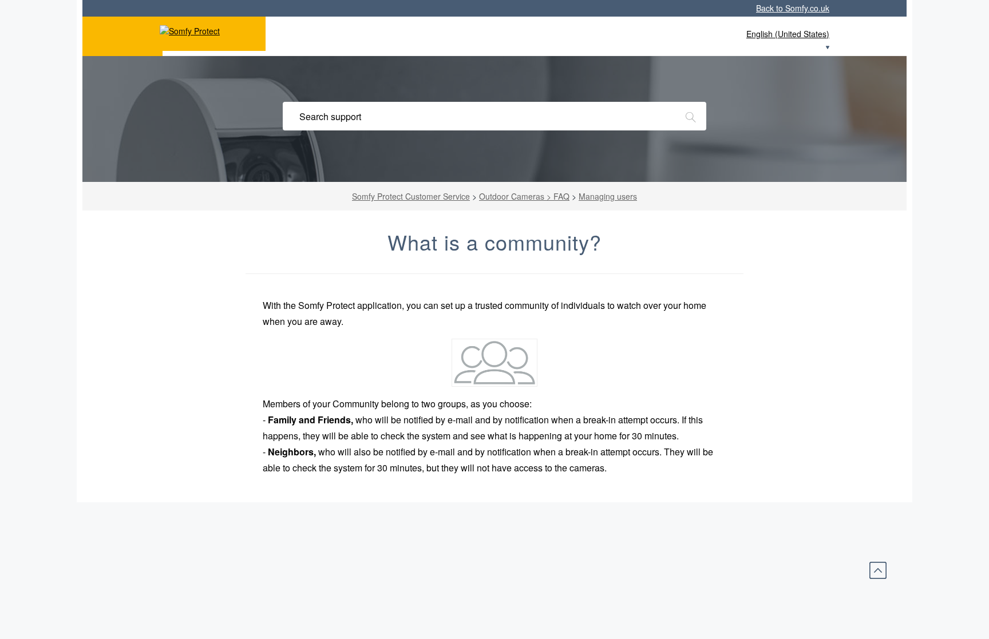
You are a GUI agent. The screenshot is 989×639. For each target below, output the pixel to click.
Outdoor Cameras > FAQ (524, 196)
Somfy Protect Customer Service (411, 196)
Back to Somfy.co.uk (792, 8)
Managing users (608, 196)
